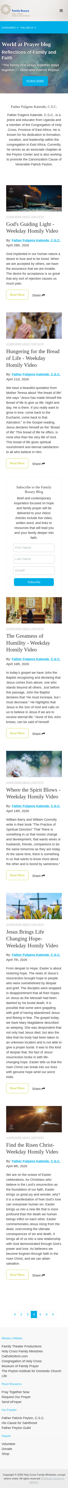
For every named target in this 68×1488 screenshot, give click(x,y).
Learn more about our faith (25, 216)
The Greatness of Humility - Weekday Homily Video (28, 643)
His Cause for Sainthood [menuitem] (19, 1423)
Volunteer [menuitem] (8, 1444)
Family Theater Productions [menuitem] (22, 1346)
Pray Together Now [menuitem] (15, 1392)
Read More (17, 294)
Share (37, 295)
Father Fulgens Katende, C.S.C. (36, 240)
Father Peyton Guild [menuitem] (16, 1428)
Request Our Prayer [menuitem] (16, 1397)
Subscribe (35, 81)
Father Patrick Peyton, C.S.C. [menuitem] (23, 1418)
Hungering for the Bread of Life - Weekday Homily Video (32, 358)
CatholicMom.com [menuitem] (15, 1356)
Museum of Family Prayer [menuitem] (20, 1366)
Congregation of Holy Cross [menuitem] (22, 1361)
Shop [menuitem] (5, 1454)
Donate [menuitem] (7, 1449)
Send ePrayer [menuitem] (12, 1402)
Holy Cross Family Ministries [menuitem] (22, 1351)
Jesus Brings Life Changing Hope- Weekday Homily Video (32, 938)
